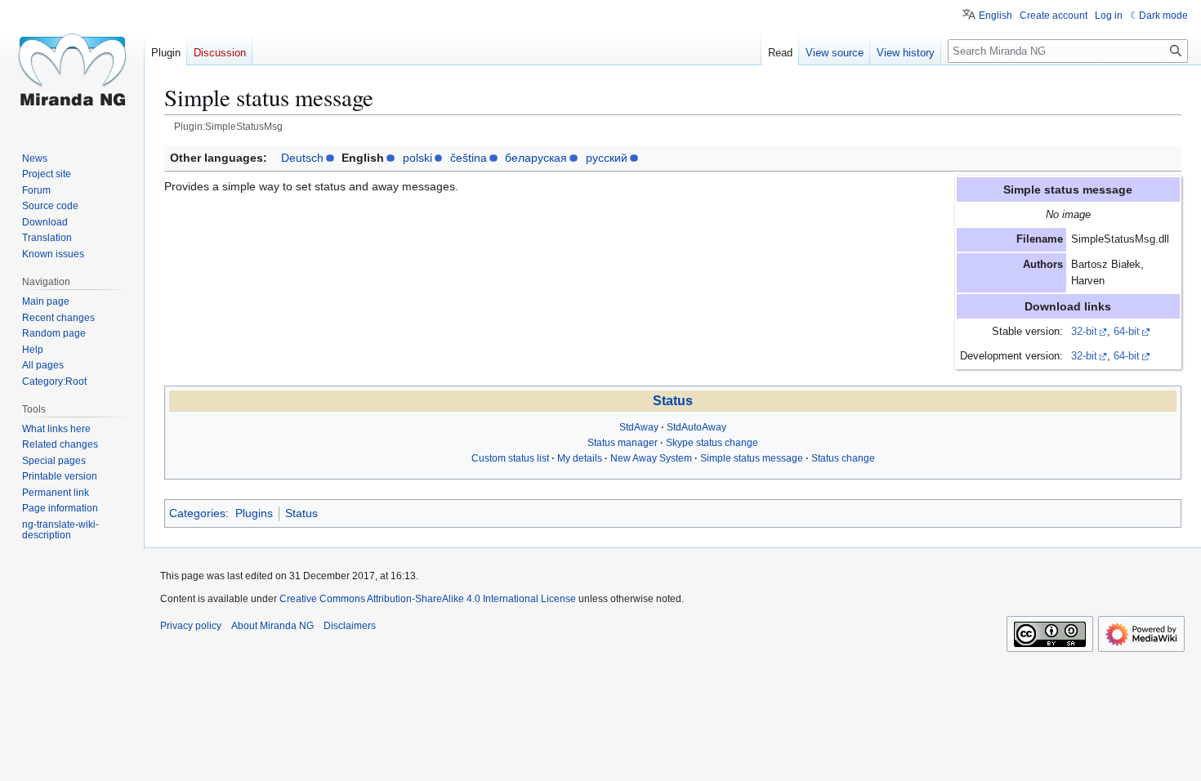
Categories (197, 513)
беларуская (536, 157)
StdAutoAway (696, 427)
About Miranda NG (272, 625)
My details (579, 458)
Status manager (622, 443)
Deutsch (302, 157)
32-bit (1084, 331)
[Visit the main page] (72, 65)
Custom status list (510, 458)
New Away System (651, 458)
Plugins (254, 513)
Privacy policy (190, 625)
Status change (843, 458)
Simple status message (751, 458)
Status (673, 401)
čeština (468, 157)
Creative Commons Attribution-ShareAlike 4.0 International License (427, 599)
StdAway (639, 427)
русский (606, 157)
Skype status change (712, 443)
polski (417, 157)
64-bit (1127, 331)
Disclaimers (350, 625)
